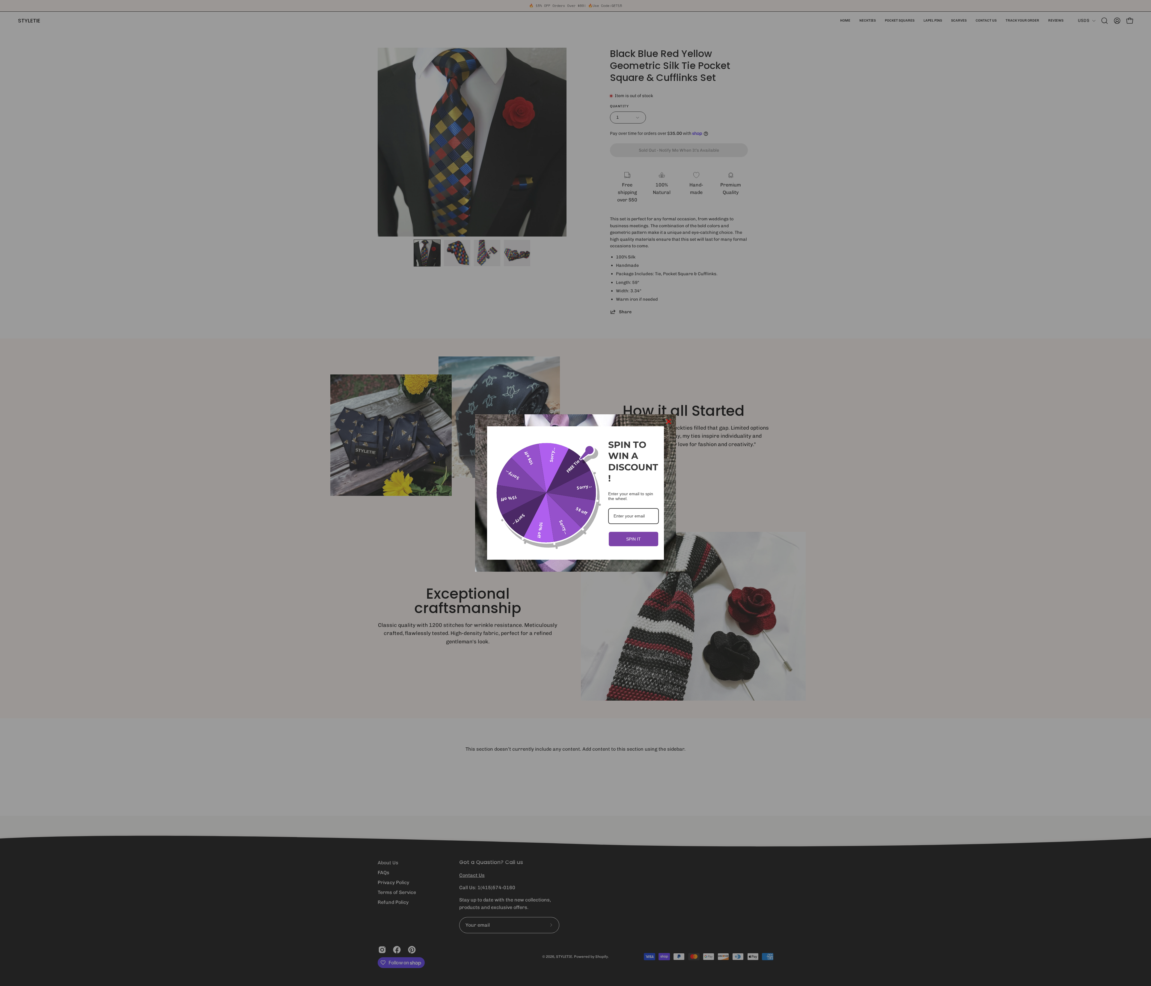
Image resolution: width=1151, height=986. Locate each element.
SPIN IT (633, 539)
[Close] (669, 421)
